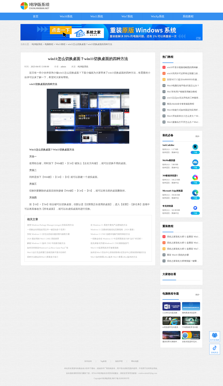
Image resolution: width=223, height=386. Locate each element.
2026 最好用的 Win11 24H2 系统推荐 (43, 239)
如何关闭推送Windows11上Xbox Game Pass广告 (47, 248)
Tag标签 (103, 361)
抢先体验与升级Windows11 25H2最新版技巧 (110, 243)
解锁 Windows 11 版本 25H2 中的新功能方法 (46, 243)
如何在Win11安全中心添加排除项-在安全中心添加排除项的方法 (118, 252)
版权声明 (119, 361)
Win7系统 (127, 16)
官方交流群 (214, 340)
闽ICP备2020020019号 (120, 378)
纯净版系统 (83, 66)
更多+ (197, 136)
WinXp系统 (157, 16)
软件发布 (88, 361)
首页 (35, 16)
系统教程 (188, 16)
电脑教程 (49, 44)
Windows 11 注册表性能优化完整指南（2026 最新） (113, 229)
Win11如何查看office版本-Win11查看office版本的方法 (114, 257)
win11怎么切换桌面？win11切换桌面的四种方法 (90, 44)
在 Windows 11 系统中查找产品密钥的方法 (109, 225)
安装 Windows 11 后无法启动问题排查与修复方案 (48, 234)
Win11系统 (96, 16)
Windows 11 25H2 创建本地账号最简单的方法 (110, 234)
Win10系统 (66, 16)
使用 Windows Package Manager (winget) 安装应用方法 (50, 225)
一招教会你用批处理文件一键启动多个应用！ (47, 229)
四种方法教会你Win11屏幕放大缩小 (42, 257)
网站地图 (135, 361)
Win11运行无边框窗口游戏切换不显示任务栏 (46, 252)
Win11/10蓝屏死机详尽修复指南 (104, 248)
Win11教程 (60, 44)
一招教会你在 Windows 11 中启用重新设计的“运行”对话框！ (117, 239)
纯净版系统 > (38, 44)
